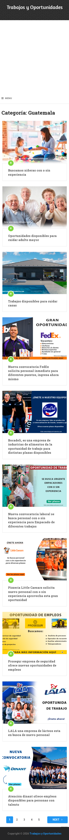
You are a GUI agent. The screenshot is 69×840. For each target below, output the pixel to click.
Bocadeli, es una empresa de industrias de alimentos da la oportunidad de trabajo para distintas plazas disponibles (30, 446)
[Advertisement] (34, 56)
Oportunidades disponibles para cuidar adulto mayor (32, 238)
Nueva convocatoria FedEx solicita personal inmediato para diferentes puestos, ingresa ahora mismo (33, 373)
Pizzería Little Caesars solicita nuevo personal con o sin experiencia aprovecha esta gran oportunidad (33, 594)
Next (56, 819)
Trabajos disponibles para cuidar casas (32, 303)
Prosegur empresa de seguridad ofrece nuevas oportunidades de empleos (32, 665)
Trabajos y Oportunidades (35, 7)
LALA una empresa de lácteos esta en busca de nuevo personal (34, 733)
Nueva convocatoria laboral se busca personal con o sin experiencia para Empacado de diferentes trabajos (31, 520)
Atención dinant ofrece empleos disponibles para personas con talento (32, 800)
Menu (8, 98)
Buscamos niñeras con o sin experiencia (29, 172)
